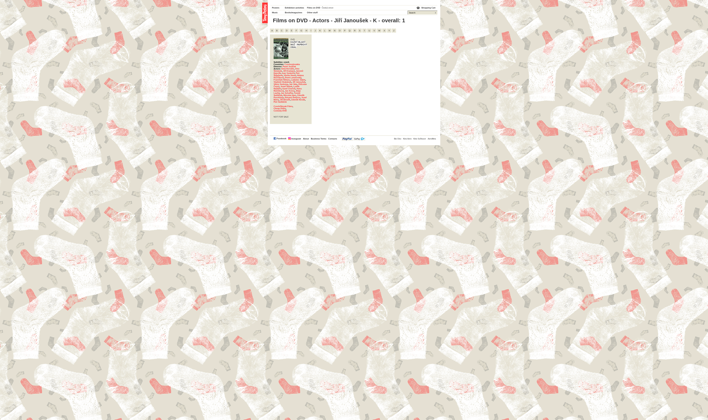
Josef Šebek (286, 86)
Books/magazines (293, 12)
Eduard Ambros (292, 97)
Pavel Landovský (293, 77)
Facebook (281, 138)
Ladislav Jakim (298, 80)
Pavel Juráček (289, 66)
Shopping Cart (428, 8)
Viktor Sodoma (281, 84)
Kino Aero (407, 139)
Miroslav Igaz (289, 95)
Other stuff (312, 12)
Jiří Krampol (289, 71)
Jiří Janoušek (298, 82)
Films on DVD (313, 8)
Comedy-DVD (280, 111)
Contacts (332, 139)
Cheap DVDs (280, 108)
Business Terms (318, 139)
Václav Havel (290, 75)
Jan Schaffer (287, 93)
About (306, 139)
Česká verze (327, 8)
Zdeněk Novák (298, 100)
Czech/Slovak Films (283, 106)
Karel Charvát (289, 89)
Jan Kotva (290, 91)
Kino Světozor (419, 139)
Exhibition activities (294, 8)
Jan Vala (293, 84)
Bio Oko (397, 139)
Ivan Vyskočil (288, 73)
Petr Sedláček (280, 102)
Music (275, 12)
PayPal (353, 139)
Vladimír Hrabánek (282, 82)
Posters (275, 8)
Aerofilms (432, 139)
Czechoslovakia (292, 64)
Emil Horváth (287, 69)
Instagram (296, 139)
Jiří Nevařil (285, 100)
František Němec (282, 80)
